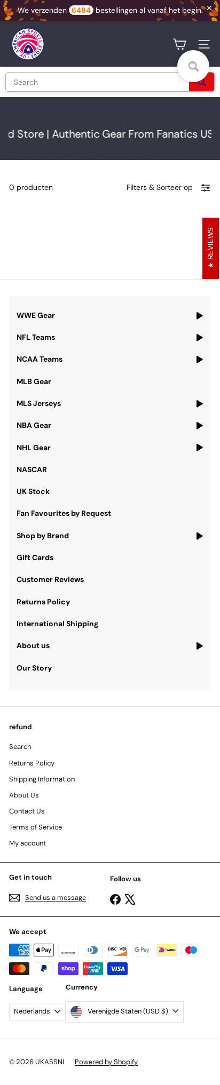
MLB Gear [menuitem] (34, 381)
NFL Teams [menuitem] (36, 337)
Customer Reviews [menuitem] (50, 579)
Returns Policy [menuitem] (43, 602)
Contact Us (27, 811)
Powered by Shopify (106, 1061)
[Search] (201, 82)
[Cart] (179, 44)
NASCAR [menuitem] (32, 469)
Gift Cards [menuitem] (35, 557)
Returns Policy (31, 763)
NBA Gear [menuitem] (34, 425)
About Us (24, 795)
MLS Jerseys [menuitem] (39, 403)
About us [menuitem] (33, 645)
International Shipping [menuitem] (57, 623)
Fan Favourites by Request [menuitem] (64, 513)
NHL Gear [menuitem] (34, 447)
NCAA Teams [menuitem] (39, 359)
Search (20, 746)
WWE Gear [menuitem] (36, 315)
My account (27, 843)
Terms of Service (35, 827)
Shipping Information (42, 779)
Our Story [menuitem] (34, 668)
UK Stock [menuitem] (33, 491)
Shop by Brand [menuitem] (43, 535)
